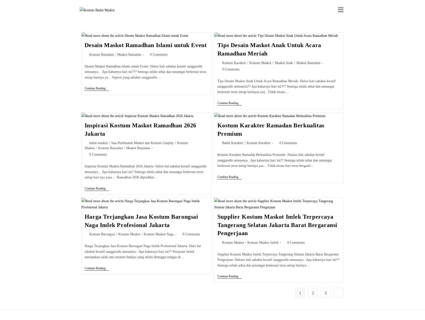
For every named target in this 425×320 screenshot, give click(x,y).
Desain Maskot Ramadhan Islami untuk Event (146, 45)
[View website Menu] (340, 10)
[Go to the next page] (338, 293)
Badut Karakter (232, 143)
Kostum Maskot (260, 63)
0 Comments (158, 54)
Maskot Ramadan (129, 54)
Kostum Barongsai (102, 234)
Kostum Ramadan (101, 54)
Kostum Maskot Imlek (262, 242)
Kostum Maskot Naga (159, 234)
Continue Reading (97, 88)
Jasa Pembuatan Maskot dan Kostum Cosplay (142, 143)
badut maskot (98, 143)
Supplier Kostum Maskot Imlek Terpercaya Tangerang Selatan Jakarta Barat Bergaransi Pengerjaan (277, 224)
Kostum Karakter (234, 63)
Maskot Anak (284, 63)
